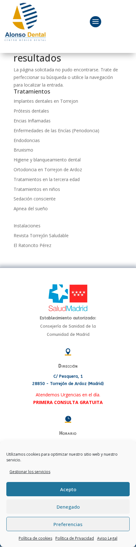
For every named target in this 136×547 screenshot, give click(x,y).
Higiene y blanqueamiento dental (47, 160)
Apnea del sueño (31, 208)
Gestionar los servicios (29, 471)
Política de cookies (35, 538)
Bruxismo (23, 150)
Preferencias (68, 524)
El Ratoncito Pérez (32, 245)
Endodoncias (27, 140)
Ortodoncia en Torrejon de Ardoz (48, 169)
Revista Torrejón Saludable (41, 235)
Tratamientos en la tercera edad (47, 179)
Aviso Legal (107, 538)
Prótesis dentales (31, 111)
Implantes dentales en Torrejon (46, 101)
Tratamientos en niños (37, 189)
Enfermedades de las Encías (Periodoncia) (56, 130)
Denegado (68, 507)
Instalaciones (27, 226)
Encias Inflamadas (32, 121)
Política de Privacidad (74, 538)
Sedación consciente (35, 199)
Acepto (68, 489)
